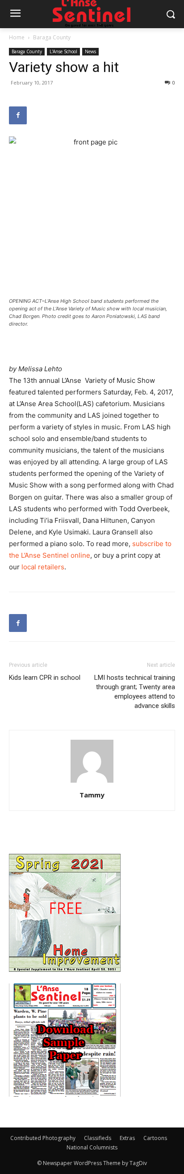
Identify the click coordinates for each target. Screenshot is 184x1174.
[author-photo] (92, 782)
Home (17, 37)
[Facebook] (18, 115)
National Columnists (92, 1147)
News (90, 51)
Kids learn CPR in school (44, 678)
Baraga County (52, 37)
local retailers (42, 567)
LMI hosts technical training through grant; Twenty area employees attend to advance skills (134, 692)
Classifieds (97, 1138)
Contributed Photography (42, 1138)
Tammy (92, 794)
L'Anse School (63, 51)
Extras (127, 1138)
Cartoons (155, 1138)
